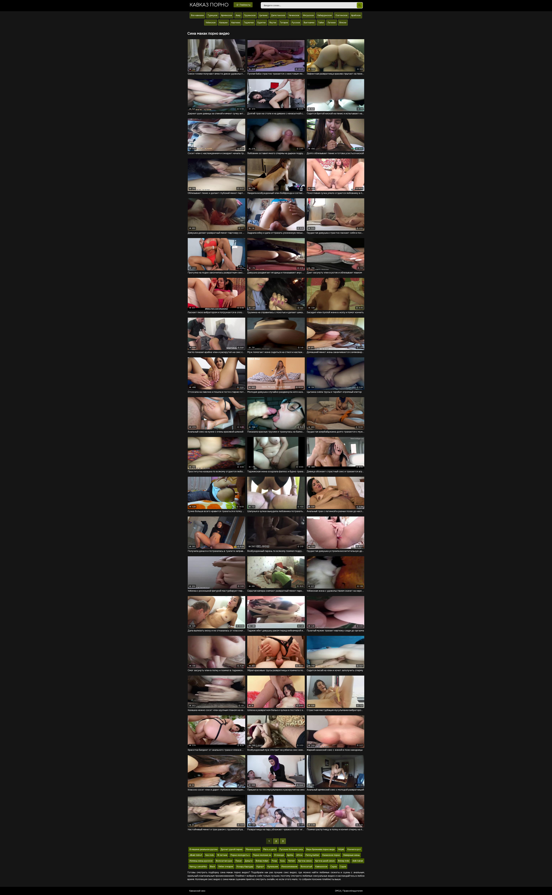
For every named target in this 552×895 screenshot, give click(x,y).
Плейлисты (244, 5)
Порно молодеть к (240, 855)
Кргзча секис (305, 860)
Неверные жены (351, 855)
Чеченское (294, 15)
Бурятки (261, 22)
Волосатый (306, 866)
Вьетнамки (309, 22)
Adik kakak (357, 860)
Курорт (260, 866)
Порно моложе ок (262, 855)
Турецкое (212, 15)
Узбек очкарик (225, 866)
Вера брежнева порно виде (320, 849)
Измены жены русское (201, 860)
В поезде (279, 855)
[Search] (360, 5)
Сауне (343, 866)
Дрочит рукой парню (232, 849)
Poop (274, 860)
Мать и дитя (269, 849)
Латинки (332, 22)
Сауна (333, 866)
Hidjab (341, 849)
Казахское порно (331, 855)
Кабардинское (325, 15)
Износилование (289, 866)
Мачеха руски (253, 849)
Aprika (290, 855)
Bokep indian (262, 860)
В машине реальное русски (203, 849)
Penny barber (312, 855)
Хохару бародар (244, 866)
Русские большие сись (291, 849)
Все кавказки (197, 15)
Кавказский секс (197, 891)
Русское (296, 22)
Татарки (284, 22)
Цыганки (263, 15)
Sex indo (209, 855)
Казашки (223, 22)
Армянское (226, 15)
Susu (282, 860)
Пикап (238, 860)
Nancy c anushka (198, 866)
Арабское (356, 15)
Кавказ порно (209, 4)
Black (212, 866)
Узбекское (211, 22)
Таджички (249, 22)
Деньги (248, 860)
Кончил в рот (354, 849)
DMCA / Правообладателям (349, 891)
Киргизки (235, 22)
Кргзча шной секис (325, 860)
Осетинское (341, 15)
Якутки (272, 22)
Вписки (342, 22)
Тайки (321, 22)
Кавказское (321, 866)
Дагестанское (278, 15)
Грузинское (250, 15)
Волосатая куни (224, 860)
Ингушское (308, 15)
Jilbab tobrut (195, 855)
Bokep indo (343, 860)
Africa (299, 855)
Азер (238, 15)
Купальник (272, 866)
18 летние (222, 855)
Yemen (291, 860)
